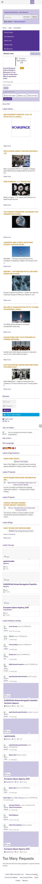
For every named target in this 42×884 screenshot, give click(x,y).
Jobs (10, 28)
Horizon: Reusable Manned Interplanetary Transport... (15, 504)
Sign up (6, 421)
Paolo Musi (7, 798)
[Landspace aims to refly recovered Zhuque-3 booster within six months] (21, 251)
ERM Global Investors (16, 664)
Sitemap (25, 880)
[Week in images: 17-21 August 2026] (21, 189)
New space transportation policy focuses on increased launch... (21, 308)
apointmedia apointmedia (18, 676)
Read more (7, 146)
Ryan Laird (12, 755)
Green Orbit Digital (12, 459)
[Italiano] (11, 448)
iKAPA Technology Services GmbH (17, 528)
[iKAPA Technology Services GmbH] (21, 531)
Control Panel (8, 32)
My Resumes (8, 49)
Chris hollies (13, 644)
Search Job (7, 41)
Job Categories (9, 36)
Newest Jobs (8, 45)
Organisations (7, 609)
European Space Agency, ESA (16, 607)
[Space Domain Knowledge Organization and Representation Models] (21, 483)
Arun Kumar (13, 626)
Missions (6, 563)
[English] (4, 448)
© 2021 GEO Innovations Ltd (14, 874)
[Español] (6, 448)
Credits (18, 880)
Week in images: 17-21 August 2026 (17, 182)
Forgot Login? (8, 419)
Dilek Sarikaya (19, 798)
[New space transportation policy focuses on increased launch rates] (21, 317)
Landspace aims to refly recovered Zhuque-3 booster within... (18, 243)
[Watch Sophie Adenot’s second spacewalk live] (21, 161)
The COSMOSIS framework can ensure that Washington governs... (21, 213)
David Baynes (13, 815)
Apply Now (7, 99)
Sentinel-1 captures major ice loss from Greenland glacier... (20, 272)
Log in (7, 410)
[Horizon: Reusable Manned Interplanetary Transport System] (21, 509)
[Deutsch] (9, 448)
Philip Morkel (12, 534)
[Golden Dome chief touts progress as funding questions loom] (21, 345)
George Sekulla (14, 805)
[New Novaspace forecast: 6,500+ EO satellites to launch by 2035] (21, 127)
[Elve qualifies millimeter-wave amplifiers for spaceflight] (21, 374)
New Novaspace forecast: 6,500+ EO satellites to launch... (18, 115)
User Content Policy (26, 877)
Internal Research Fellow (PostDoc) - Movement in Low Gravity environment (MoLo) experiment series (10, 73)
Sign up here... (7, 438)
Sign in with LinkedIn (14, 414)
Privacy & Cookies (31, 874)
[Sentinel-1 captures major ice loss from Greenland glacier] (21, 283)
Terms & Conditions (11, 877)
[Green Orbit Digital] (21, 461)
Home (4, 28)
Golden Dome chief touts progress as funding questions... (19, 338)
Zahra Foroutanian (15, 807)
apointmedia (8, 561)
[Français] (14, 448)
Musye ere (12, 654)
